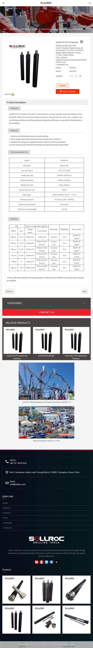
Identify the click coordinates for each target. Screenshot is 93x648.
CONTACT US (46, 312)
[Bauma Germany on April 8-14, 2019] (46, 422)
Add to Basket (69, 91)
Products (7, 513)
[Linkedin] (46, 562)
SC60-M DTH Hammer (46, 356)
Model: (58, 68)
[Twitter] (56, 562)
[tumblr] (41, 562)
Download (7, 523)
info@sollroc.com (18, 484)
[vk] (37, 562)
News (5, 518)
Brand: (58, 71)
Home (5, 503)
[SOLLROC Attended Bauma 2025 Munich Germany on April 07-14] (46, 381)
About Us (7, 508)
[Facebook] (51, 562)
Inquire (63, 85)
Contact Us (7, 528)
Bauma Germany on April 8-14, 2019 (46, 441)
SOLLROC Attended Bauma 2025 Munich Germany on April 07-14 (46, 402)
